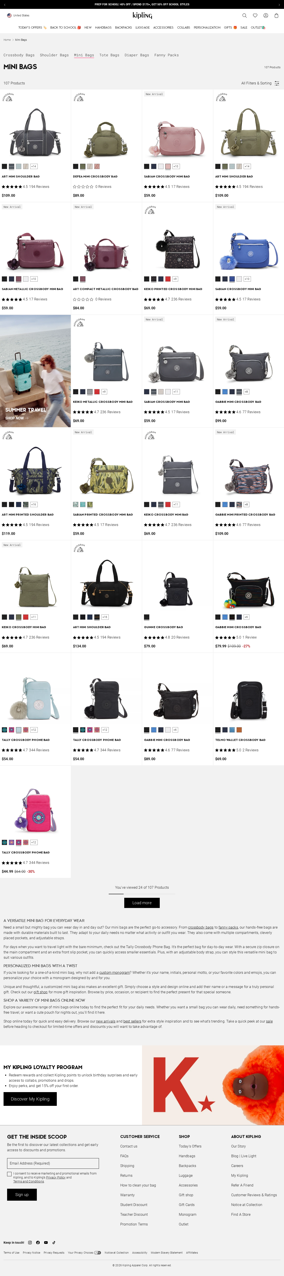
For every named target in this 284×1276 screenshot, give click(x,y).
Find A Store (240, 1214)
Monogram (187, 1214)
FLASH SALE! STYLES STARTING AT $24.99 (142, 4)
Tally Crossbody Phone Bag (26, 740)
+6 (246, 617)
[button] (4, 166)
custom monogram (114, 972)
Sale (244, 28)
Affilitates (192, 1252)
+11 (176, 391)
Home (7, 39)
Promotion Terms (134, 1224)
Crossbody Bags (19, 55)
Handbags (103, 28)
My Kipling (239, 1175)
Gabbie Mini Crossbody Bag (238, 402)
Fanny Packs (166, 55)
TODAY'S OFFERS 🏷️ (32, 28)
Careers (237, 1166)
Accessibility (140, 1252)
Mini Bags (84, 55)
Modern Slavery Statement (167, 1252)
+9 (175, 279)
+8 (246, 391)
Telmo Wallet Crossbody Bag (240, 740)
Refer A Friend (242, 1185)
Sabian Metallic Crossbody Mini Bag (32, 289)
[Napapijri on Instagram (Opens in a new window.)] (30, 1242)
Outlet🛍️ (258, 28)
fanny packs (228, 927)
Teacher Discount (134, 1214)
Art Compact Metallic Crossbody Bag (106, 289)
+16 (33, 504)
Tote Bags (109, 55)
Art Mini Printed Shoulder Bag (28, 514)
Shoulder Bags (54, 55)
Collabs (183, 28)
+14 (33, 166)
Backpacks (123, 28)
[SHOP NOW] (35, 371)
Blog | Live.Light (243, 1156)
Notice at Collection (246, 1205)
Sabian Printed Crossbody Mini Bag (103, 514)
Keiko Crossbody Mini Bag (166, 514)
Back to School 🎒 (65, 28)
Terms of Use (11, 1252)
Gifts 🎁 (230, 28)
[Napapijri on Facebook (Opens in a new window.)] (38, 1242)
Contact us (129, 1146)
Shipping (127, 1166)
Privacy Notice (31, 1252)
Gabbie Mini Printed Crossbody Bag (245, 514)
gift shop (40, 992)
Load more (142, 902)
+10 (176, 166)
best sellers (132, 1021)
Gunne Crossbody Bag (163, 627)
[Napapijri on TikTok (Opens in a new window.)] (54, 1242)
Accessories (163, 28)
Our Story (238, 1146)
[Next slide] (279, 4)
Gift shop (186, 1195)
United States (21, 15)
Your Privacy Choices (80, 1252)
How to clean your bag (138, 1185)
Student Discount (134, 1205)
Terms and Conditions (28, 1181)
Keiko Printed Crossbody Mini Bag (173, 289)
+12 (33, 729)
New (88, 28)
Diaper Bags (137, 55)
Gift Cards (187, 1205)
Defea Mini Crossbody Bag (95, 176)
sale (269, 1021)
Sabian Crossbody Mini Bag (167, 176)
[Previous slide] (5, 4)
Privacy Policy (56, 1177)
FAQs (124, 1156)
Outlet (183, 1224)
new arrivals (105, 1021)
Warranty (127, 1195)
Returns (126, 1175)
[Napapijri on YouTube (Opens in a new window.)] (46, 1242)
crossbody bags (200, 927)
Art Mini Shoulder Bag (21, 176)
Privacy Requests (54, 1252)
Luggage (143, 28)
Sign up (22, 1194)
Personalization (207, 28)
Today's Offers (190, 1146)
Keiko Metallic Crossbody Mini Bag (103, 402)
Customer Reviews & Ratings (254, 1195)
